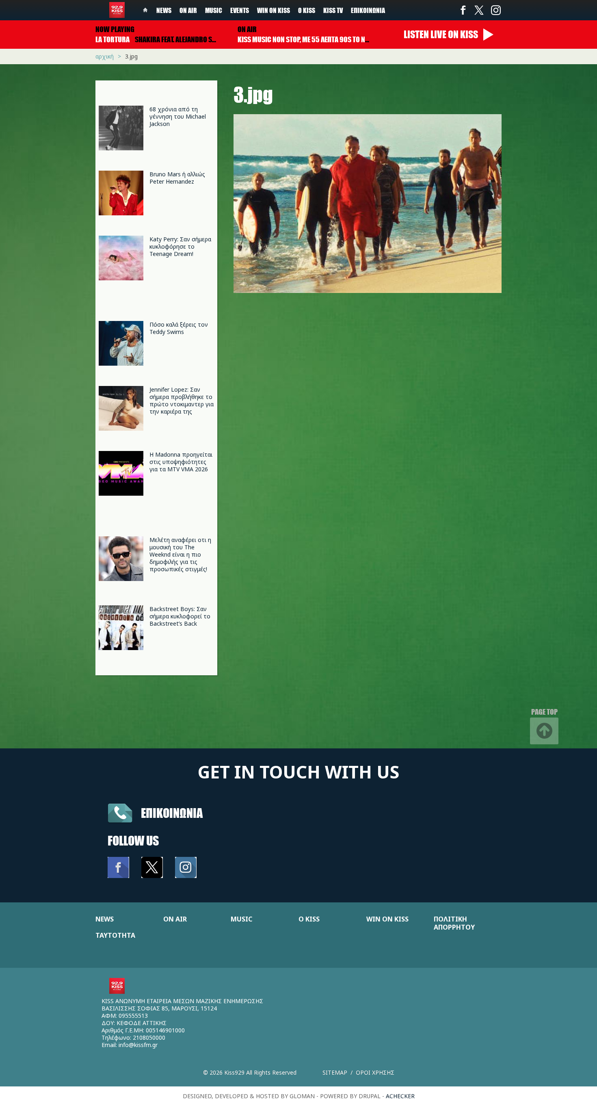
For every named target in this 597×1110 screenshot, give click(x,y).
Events (239, 10)
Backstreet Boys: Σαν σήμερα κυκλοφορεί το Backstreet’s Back (179, 616)
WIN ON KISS (387, 919)
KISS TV (333, 10)
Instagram (495, 10)
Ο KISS (309, 919)
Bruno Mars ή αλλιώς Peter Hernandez (177, 177)
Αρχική (104, 56)
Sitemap (334, 1072)
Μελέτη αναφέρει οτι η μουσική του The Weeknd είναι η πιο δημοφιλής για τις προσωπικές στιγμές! (180, 554)
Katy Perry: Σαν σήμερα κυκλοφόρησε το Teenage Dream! (180, 246)
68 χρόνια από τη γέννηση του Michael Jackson (177, 116)
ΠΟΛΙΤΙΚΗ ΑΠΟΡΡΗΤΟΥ (454, 923)
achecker (400, 1096)
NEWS (104, 919)
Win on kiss (273, 10)
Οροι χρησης (375, 1072)
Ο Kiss (306, 10)
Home (145, 10)
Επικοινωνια (172, 812)
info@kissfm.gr (138, 1045)
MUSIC (241, 919)
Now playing (114, 29)
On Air (188, 10)
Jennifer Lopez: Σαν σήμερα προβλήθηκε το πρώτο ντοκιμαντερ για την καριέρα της (181, 400)
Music (213, 10)
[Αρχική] (116, 10)
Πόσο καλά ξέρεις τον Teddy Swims (178, 328)
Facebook (463, 10)
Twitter (479, 10)
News (163, 10)
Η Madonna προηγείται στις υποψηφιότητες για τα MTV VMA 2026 (180, 462)
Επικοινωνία (368, 10)
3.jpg (131, 56)
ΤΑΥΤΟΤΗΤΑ (115, 935)
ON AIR (175, 919)
